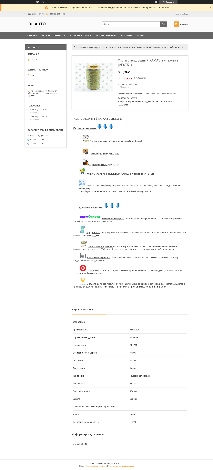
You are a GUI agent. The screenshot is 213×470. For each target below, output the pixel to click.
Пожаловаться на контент (96, 466)
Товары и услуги (85, 47)
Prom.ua (119, 463)
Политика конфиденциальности (121, 466)
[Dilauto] (37, 28)
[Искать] (163, 24)
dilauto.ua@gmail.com (40, 135)
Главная (32, 35)
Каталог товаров (51, 35)
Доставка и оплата (80, 35)
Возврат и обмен (106, 35)
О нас (140, 35)
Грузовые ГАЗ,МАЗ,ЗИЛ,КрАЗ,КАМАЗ (112, 47)
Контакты (126, 35)
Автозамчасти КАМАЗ (142, 47)
